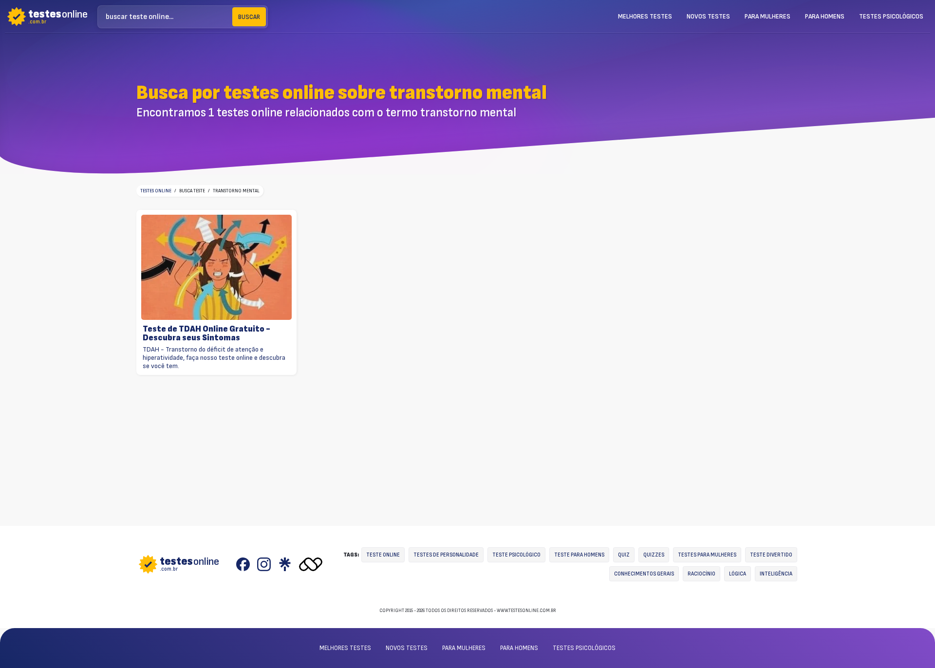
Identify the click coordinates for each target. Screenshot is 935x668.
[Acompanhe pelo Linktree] (285, 564)
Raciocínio (701, 574)
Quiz (624, 555)
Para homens (824, 16)
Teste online (383, 555)
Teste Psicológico (516, 555)
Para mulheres (767, 16)
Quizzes (653, 555)
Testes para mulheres (707, 555)
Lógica (737, 574)
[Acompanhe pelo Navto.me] (311, 564)
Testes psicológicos (891, 16)
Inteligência (776, 574)
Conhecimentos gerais (644, 574)
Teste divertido (771, 555)
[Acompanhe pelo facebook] (243, 564)
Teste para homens (579, 555)
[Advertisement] (717, 118)
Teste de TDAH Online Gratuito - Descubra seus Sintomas (206, 333)
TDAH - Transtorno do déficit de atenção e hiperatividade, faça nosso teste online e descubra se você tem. (214, 357)
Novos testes (708, 16)
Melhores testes (645, 16)
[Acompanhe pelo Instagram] (264, 564)
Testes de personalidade (446, 555)
